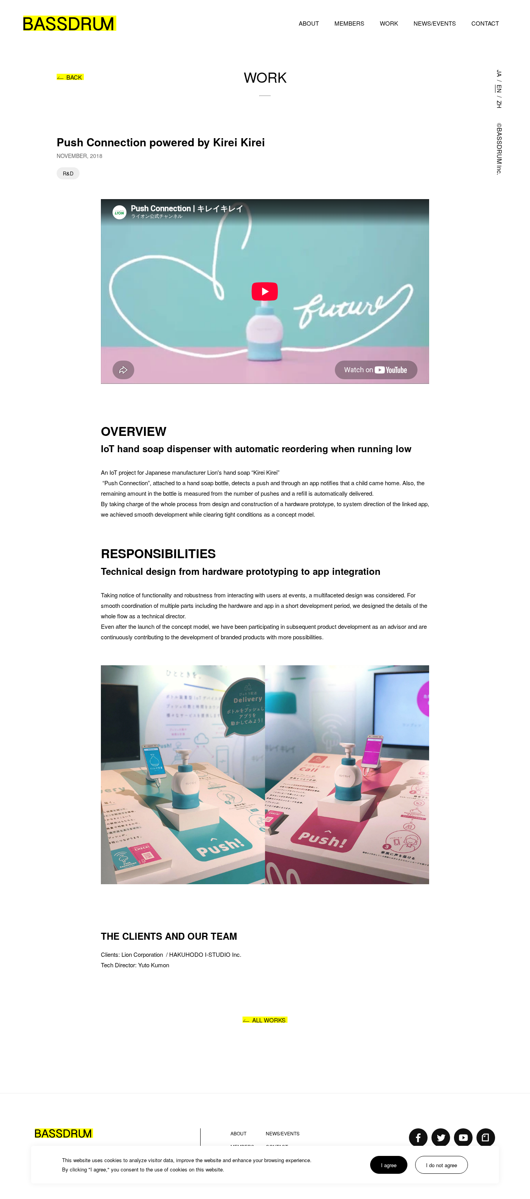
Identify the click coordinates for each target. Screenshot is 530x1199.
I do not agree (441, 1165)
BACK (74, 77)
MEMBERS (349, 23)
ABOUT (309, 23)
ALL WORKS (269, 1020)
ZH (499, 104)
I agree (389, 1165)
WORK (389, 23)
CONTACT (485, 23)
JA (499, 73)
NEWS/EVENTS (435, 23)
